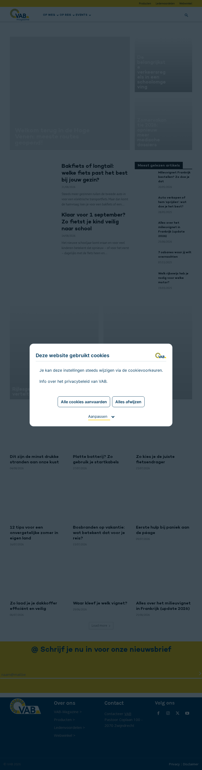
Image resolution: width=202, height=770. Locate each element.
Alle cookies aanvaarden (84, 401)
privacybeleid (77, 381)
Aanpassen (97, 416)
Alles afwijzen (128, 401)
